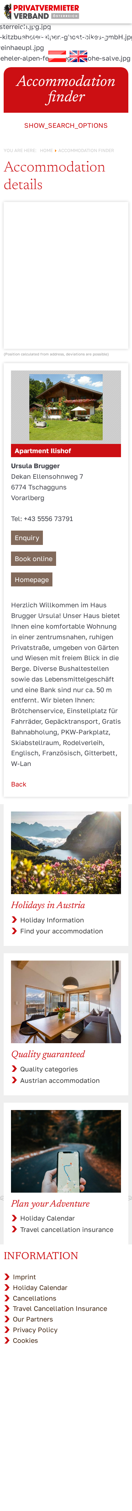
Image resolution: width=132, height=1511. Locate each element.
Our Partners (33, 1319)
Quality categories (49, 1069)
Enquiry (27, 538)
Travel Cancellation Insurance (60, 1308)
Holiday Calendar (47, 1218)
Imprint (24, 1277)
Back (18, 784)
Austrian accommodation (60, 1080)
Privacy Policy (35, 1330)
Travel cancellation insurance (66, 1229)
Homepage (32, 579)
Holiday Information (52, 920)
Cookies (25, 1340)
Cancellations (34, 1298)
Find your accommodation (61, 931)
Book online (33, 558)
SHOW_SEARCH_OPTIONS (66, 125)
